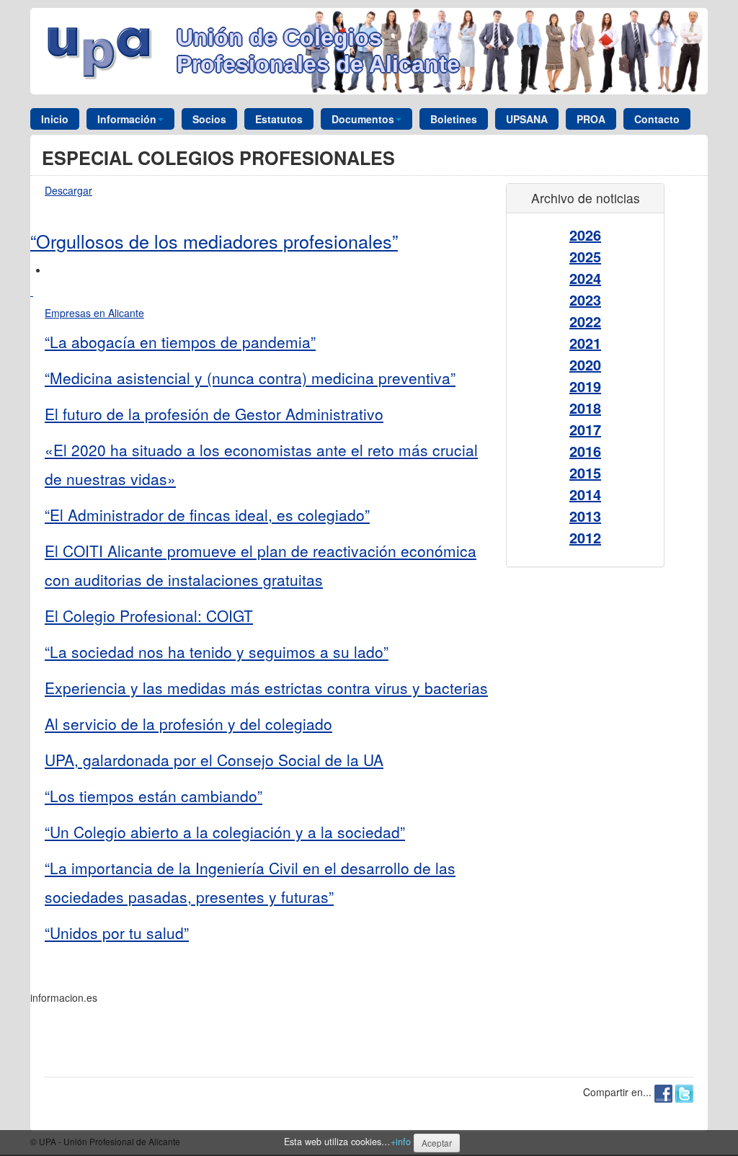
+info (401, 1141)
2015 (585, 472)
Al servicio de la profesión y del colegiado (188, 723)
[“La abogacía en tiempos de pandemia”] (31, 291)
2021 (585, 342)
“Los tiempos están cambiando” (153, 795)
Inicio (54, 119)
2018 (585, 407)
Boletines (453, 119)
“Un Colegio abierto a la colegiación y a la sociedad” (225, 831)
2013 (585, 515)
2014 (585, 494)
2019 (585, 385)
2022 (585, 321)
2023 (585, 299)
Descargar (68, 190)
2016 (585, 450)
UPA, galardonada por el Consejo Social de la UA (214, 759)
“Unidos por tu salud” (117, 932)
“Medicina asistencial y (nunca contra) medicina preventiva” (250, 377)
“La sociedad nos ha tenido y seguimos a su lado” (216, 651)
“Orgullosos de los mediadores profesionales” (214, 241)
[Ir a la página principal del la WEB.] (103, 50)
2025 (585, 256)
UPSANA (527, 119)
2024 (585, 277)
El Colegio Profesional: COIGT (149, 615)
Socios (209, 119)
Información (126, 119)
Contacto (657, 119)
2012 (585, 537)
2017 (585, 429)
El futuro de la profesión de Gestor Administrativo (214, 413)
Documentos (363, 119)
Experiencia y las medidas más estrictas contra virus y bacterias (266, 687)
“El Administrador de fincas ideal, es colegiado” (207, 514)
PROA (591, 119)
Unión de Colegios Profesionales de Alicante (318, 51)
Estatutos (279, 119)
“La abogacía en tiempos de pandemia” (180, 341)
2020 (585, 364)
